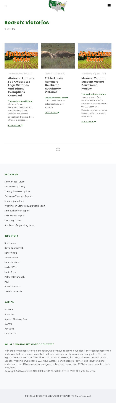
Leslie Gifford (11, 267)
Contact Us (10, 333)
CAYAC (8, 323)
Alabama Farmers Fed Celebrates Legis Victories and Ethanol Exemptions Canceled (21, 86)
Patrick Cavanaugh (15, 276)
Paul (7, 281)
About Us (9, 328)
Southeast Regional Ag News (19, 225)
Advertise (9, 314)
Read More (14, 125)
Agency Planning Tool (16, 319)
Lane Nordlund (12, 262)
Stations (9, 309)
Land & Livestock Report (17, 210)
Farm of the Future (14, 181)
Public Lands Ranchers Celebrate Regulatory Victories (54, 85)
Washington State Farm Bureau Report (25, 205)
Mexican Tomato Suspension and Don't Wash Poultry (93, 83)
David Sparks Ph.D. (14, 247)
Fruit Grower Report (15, 215)
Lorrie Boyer (11, 272)
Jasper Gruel (11, 257)
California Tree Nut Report (18, 196)
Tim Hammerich (13, 291)
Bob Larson (10, 243)
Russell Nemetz (12, 286)
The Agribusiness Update (18, 191)
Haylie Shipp (11, 252)
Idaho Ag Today (13, 220)
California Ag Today (15, 186)
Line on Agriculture (14, 201)
